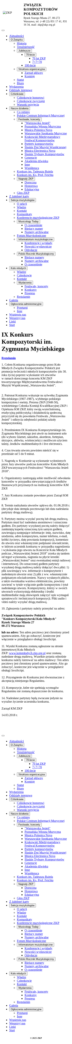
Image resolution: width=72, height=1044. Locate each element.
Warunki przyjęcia (28, 104)
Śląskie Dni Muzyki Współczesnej (45, 147)
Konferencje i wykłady (38, 243)
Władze (21, 207)
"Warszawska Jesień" (37, 123)
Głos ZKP (23, 192)
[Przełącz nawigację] (3, 30)
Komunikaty (24, 214)
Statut (20, 79)
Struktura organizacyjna (31, 69)
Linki (12, 321)
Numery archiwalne (37, 232)
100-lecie (30, 65)
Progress (30, 293)
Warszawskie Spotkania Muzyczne (46, 133)
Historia (21, 43)
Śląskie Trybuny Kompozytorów (44, 154)
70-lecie (30, 54)
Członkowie (17, 94)
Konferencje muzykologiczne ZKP (38, 217)
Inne (27, 164)
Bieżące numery (34, 257)
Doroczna (30, 182)
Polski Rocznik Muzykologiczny (36, 253)
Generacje (31, 157)
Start (12, 325)
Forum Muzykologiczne (31, 235)
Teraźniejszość (26, 46)
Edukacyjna (32, 189)
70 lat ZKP (39, 58)
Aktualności (16, 36)
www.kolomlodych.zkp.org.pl (27, 653)
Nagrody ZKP (25, 178)
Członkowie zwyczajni (31, 101)
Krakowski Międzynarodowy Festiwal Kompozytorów (42, 138)
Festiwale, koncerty (29, 119)
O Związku (17, 39)
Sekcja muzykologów (22, 200)
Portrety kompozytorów (39, 143)
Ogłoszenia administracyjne (26, 304)
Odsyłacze (31, 250)
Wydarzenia (16, 86)
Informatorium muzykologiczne (35, 239)
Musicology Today (28, 221)
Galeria (13, 300)
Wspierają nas (17, 314)
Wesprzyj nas (17, 318)
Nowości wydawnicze (38, 246)
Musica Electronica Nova (40, 150)
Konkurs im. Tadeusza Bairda (35, 171)
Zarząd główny (34, 72)
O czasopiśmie (33, 225)
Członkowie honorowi (30, 97)
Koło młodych (18, 268)
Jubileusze (24, 50)
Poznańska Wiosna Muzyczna (43, 126)
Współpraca (32, 168)
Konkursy (31, 289)
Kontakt (22, 210)
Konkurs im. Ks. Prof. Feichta (35, 175)
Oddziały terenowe (20, 90)
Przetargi (22, 307)
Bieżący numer (34, 228)
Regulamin (23, 296)
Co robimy (23, 112)
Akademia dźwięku (36, 161)
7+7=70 (37, 61)
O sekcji (22, 203)
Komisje (30, 76)
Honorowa (31, 186)
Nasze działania (19, 108)
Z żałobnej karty (19, 196)
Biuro (20, 83)
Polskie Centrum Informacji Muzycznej (41, 115)
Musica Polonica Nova (38, 130)
